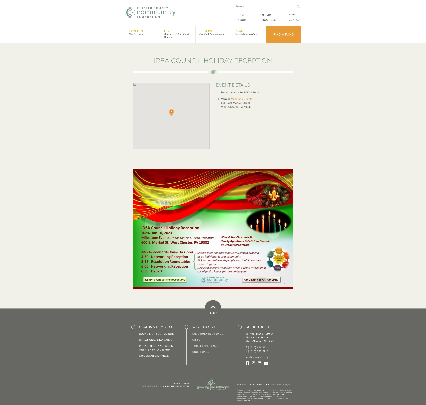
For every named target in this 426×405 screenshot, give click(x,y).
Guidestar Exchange (154, 355)
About (242, 19)
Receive (211, 32)
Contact (295, 19)
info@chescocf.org (257, 357)
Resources (268, 19)
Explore (136, 32)
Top (213, 312)
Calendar (266, 15)
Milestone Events (241, 99)
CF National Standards (155, 339)
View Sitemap (181, 383)
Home (241, 15)
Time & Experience (205, 346)
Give (176, 34)
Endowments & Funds (207, 333)
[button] (171, 112)
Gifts (196, 339)
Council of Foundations (157, 333)
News (292, 15)
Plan (246, 32)
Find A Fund (283, 34)
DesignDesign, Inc (281, 384)
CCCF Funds (200, 352)
